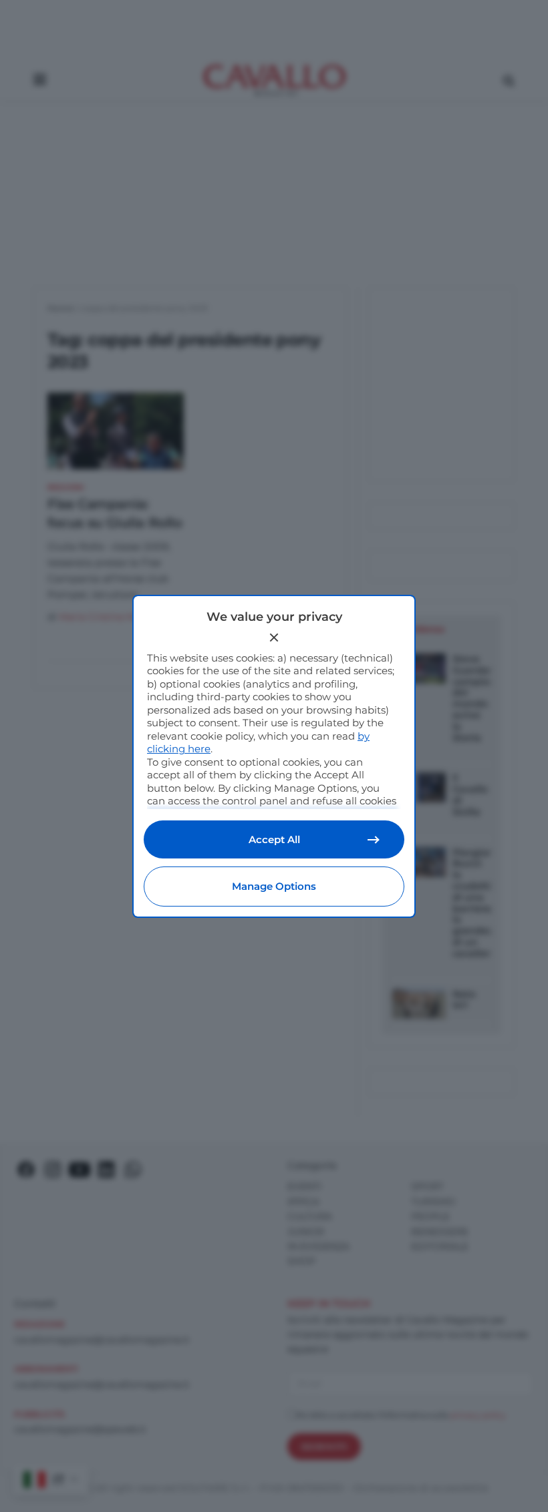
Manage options (274, 886)
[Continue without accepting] (274, 637)
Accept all (274, 839)
